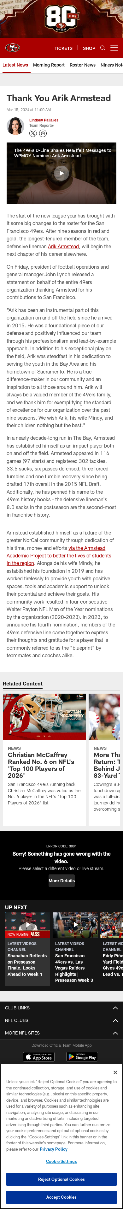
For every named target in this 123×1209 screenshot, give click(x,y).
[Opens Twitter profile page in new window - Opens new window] (33, 133)
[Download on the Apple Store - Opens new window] (38, 1057)
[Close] (115, 1072)
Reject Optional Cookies (61, 1179)
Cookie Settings (61, 1161)
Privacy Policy (53, 1149)
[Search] (102, 48)
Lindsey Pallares (43, 120)
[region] (61, 1136)
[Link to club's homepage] (12, 45)
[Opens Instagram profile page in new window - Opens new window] (43, 133)
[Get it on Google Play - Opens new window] (82, 1059)
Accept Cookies (61, 1197)
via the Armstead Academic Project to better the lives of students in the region (59, 555)
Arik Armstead (63, 246)
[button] (61, 173)
